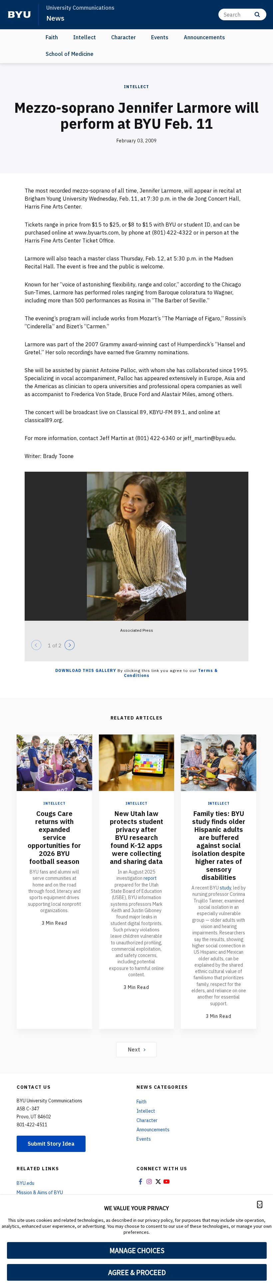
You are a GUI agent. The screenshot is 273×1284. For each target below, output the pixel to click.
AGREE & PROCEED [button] (137, 1272)
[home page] (19, 14)
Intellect (84, 37)
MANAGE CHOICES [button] (137, 1250)
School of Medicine (70, 54)
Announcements (204, 37)
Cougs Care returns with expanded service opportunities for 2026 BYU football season (54, 837)
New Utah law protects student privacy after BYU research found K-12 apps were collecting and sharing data (136, 837)
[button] (259, 1204)
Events (159, 37)
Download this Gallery (85, 670)
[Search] (257, 14)
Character (123, 37)
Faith (52, 37)
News (55, 18)
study (225, 888)
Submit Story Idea (51, 1143)
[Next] (70, 645)
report (149, 878)
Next (134, 1049)
